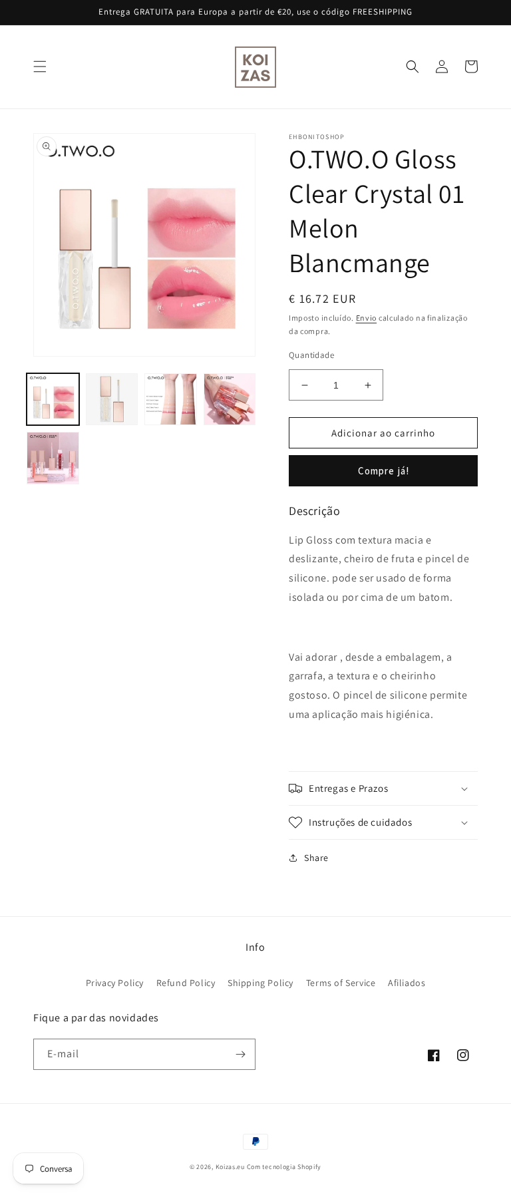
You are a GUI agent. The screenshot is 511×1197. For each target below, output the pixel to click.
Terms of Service (341, 983)
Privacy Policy (115, 983)
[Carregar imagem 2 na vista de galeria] (112, 399)
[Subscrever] (240, 1054)
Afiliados (406, 983)
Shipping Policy (260, 983)
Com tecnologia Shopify (284, 1166)
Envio (366, 318)
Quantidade (311, 355)
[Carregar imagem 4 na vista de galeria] (230, 399)
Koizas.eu (230, 1166)
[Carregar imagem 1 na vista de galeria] (53, 399)
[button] (40, 66)
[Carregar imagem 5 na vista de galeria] (53, 458)
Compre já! (383, 470)
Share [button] (316, 858)
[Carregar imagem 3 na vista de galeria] (170, 399)
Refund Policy (186, 983)
